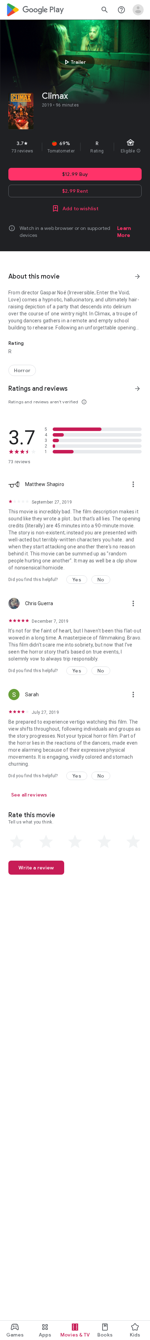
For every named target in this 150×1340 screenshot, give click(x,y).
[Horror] (22, 370)
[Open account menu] (138, 9)
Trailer (74, 62)
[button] (76, 579)
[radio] (16, 841)
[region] (75, 147)
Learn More (124, 231)
